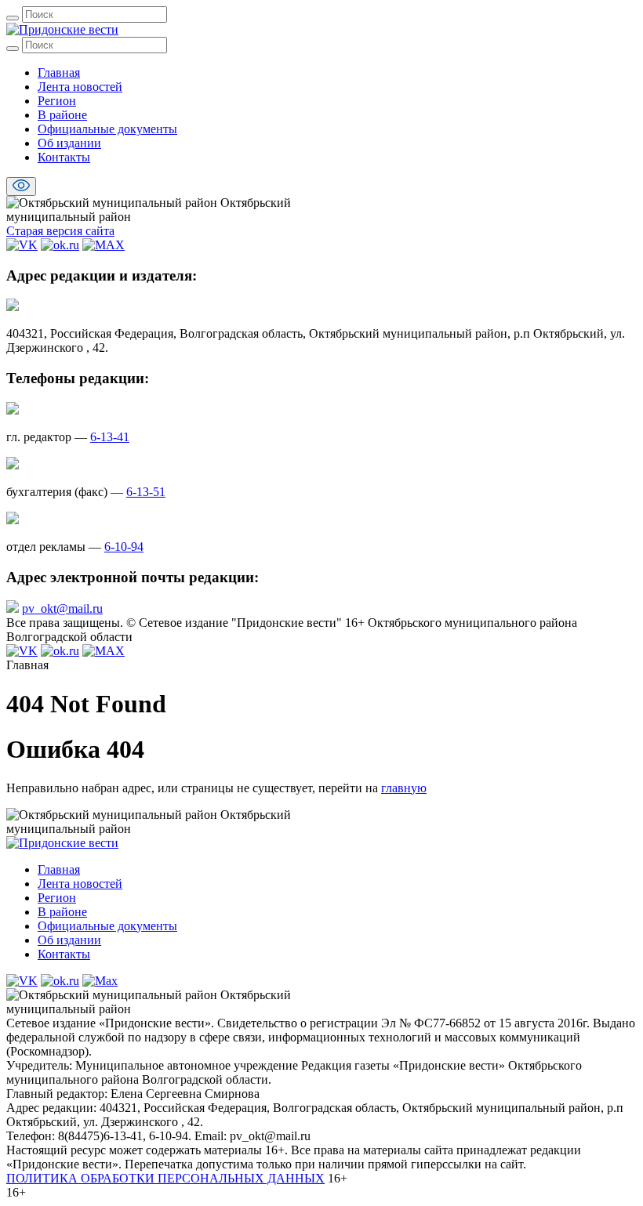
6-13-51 (145, 491)
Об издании (69, 143)
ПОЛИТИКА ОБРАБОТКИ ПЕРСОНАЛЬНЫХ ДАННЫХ (165, 1178)
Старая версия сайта (60, 230)
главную (404, 788)
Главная (59, 72)
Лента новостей (80, 86)
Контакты (64, 157)
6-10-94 (123, 546)
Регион (57, 100)
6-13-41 (109, 437)
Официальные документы (107, 129)
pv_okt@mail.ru (62, 608)
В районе (62, 114)
